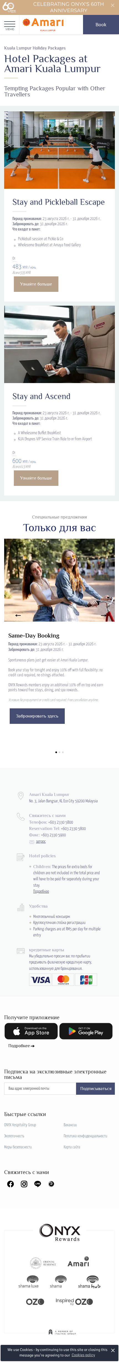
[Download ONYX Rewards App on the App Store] (31, 1031)
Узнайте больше (36, 284)
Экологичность (14, 1136)
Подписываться (96, 1088)
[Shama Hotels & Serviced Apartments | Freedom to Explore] (58, 1282)
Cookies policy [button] (83, 1355)
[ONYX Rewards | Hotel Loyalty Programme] (60, 1230)
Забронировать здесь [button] (37, 716)
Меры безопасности (18, 1147)
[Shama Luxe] (28, 1282)
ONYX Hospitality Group (20, 1125)
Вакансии (70, 1125)
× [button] (113, 1350)
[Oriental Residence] (43, 1262)
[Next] (103, 615)
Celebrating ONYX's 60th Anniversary (68, 7)
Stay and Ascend (41, 396)
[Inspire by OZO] (74, 1301)
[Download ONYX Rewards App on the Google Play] (86, 1031)
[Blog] (51, 1184)
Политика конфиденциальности (85, 1136)
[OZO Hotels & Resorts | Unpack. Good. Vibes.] (35, 1301)
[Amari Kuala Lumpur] (43, 25)
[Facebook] (10, 1184)
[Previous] (15, 615)
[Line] (37, 1184)
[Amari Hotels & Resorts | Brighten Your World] (78, 1262)
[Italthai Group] (62, 1336)
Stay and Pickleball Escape (58, 202)
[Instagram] (24, 1184)
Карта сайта (72, 1147)
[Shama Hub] (89, 1282)
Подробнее (41, 891)
